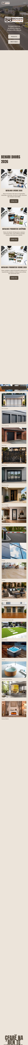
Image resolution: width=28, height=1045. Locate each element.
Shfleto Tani (14, 201)
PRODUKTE (14, 36)
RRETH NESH (14, 42)
